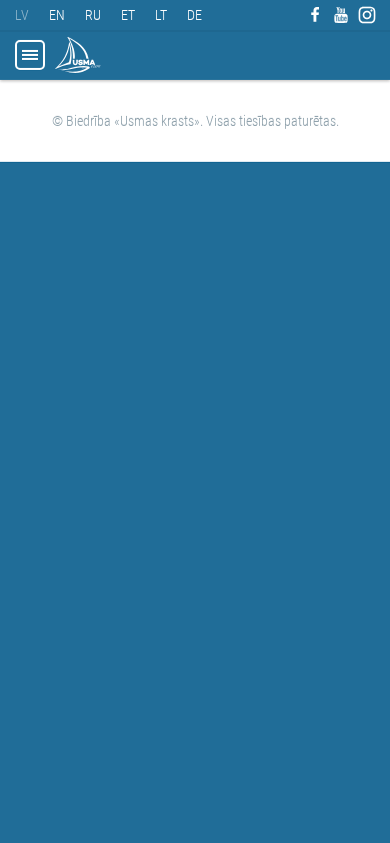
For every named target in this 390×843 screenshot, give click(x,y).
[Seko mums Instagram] (367, 15)
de (194, 15)
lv (22, 15)
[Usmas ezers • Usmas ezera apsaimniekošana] (78, 55)
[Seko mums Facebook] (315, 15)
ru (93, 15)
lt (161, 15)
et (128, 15)
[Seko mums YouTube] (341, 15)
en (57, 15)
